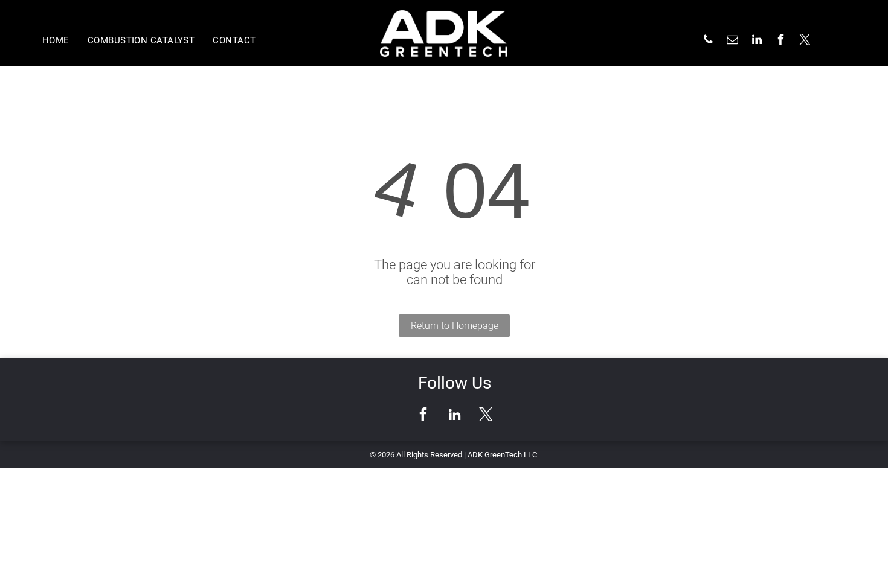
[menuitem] (56, 40)
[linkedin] (756, 41)
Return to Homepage (454, 325)
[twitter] (805, 41)
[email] (732, 41)
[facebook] (781, 41)
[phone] (708, 41)
